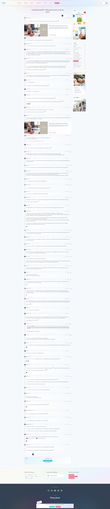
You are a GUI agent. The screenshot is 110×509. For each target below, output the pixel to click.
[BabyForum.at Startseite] (4, 3)
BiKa (26, 58)
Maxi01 (27, 393)
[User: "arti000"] (29, 103)
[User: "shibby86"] (25, 171)
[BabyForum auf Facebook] (48, 490)
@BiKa (33, 40)
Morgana (27, 434)
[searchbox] (103, 3)
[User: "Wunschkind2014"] (26, 441)
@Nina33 (27, 389)
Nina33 (27, 158)
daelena (27, 115)
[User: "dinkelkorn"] (26, 226)
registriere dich (47, 460)
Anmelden (52, 506)
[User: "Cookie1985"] (25, 43)
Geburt (74, 50)
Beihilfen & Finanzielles (77, 90)
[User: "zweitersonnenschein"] (25, 410)
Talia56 (27, 184)
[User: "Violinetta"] (25, 49)
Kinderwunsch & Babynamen (77, 47)
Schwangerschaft (76, 49)
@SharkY (27, 60)
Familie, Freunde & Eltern (77, 59)
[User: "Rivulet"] (25, 107)
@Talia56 (35, 217)
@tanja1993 (34, 291)
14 (68, 15)
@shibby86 (27, 436)
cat (26, 334)
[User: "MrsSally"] (25, 364)
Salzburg (36, 476)
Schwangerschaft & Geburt (77, 92)
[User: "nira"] (25, 342)
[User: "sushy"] (25, 298)
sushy (26, 298)
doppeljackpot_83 (28, 424)
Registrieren (58, 506)
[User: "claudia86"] (25, 444)
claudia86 (27, 444)
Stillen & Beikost (76, 87)
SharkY (27, 249)
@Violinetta (27, 66)
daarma (27, 288)
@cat (27, 395)
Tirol (40, 476)
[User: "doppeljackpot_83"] (25, 424)
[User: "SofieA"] (25, 351)
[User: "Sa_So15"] (25, 417)
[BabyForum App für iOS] (58, 490)
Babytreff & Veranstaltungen (77, 65)
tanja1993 (27, 279)
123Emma (27, 144)
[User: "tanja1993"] (25, 279)
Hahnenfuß (27, 313)
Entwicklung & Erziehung (77, 55)
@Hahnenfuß (28, 379)
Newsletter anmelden (53, 475)
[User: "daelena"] (25, 115)
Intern (74, 68)
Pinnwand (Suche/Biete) (77, 66)
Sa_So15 (27, 417)
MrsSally (27, 364)
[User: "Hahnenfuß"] (25, 313)
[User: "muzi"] (25, 272)
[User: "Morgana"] (26, 406)
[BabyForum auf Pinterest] (52, 490)
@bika (27, 82)
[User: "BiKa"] (25, 58)
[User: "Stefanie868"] (28, 361)
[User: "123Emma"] (25, 144)
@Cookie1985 (28, 21)
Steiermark (32, 476)
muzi (26, 272)
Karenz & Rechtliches (76, 56)
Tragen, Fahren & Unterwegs (77, 62)
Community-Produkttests (73, 476)
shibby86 (27, 356)
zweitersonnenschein (28, 410)
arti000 (27, 376)
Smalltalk (74, 46)
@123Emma (47, 109)
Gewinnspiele (71, 474)
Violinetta (27, 49)
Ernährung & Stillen (76, 52)
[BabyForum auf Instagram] (55, 490)
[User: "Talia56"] (25, 17)
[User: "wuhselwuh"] (28, 103)
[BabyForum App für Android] (61, 490)
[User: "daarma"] (25, 288)
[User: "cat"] (25, 323)
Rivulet (27, 107)
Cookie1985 (27, 43)
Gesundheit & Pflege (76, 53)
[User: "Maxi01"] (25, 393)
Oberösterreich (27, 476)
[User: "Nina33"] (25, 80)
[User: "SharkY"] (25, 38)
